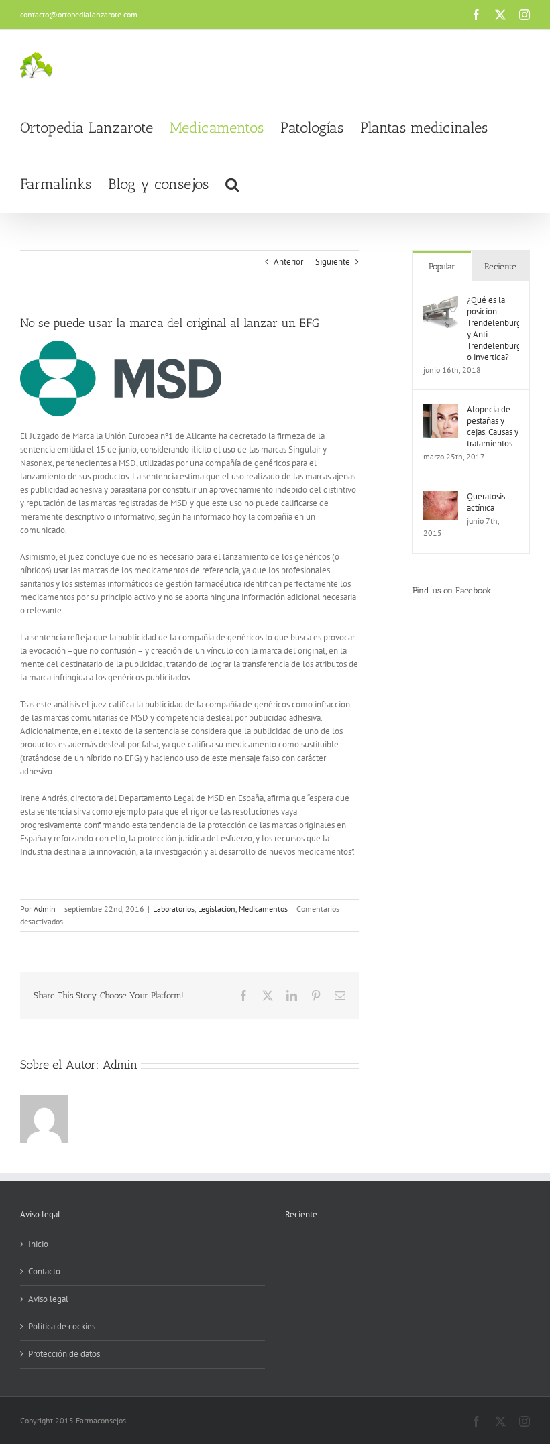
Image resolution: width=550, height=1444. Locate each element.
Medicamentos (263, 909)
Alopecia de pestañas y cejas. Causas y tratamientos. (492, 426)
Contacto (44, 1271)
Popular (442, 266)
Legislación (216, 909)
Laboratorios (174, 909)
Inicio (38, 1244)
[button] (232, 184)
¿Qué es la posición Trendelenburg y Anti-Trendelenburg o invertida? (493, 328)
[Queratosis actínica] (440, 497)
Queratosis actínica (486, 502)
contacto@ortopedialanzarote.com (79, 14)
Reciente (500, 266)
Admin (45, 909)
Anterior (288, 261)
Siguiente (332, 261)
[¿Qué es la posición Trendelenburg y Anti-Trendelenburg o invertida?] (440, 300)
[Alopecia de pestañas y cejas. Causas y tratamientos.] (440, 410)
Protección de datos (64, 1354)
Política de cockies (61, 1326)
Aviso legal (48, 1299)
